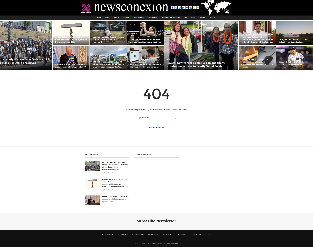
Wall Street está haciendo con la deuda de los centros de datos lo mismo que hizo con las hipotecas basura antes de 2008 (71, 38)
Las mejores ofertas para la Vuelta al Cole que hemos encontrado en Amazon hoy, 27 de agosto (257, 63)
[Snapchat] (194, 7)
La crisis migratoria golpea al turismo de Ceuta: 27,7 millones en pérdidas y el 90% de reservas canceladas (115, 166)
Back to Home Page (156, 128)
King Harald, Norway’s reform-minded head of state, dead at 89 (70, 65)
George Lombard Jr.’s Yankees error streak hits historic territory (293, 64)
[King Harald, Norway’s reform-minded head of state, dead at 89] (71, 58)
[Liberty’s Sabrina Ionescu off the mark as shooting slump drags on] (145, 33)
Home (99, 18)
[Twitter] (175, 7)
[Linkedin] (183, 7)
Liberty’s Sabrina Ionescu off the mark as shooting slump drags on (145, 40)
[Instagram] (179, 7)
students (212, 18)
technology (139, 18)
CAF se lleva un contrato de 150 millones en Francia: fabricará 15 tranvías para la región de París (108, 64)
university (152, 18)
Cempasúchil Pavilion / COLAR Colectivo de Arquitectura (293, 40)
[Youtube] (186, 7)
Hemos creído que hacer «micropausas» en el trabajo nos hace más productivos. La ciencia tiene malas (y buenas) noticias (145, 63)
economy (126, 18)
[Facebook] (172, 7)
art (185, 18)
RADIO (202, 18)
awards (193, 18)
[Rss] (197, 7)
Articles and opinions (171, 18)
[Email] (190, 7)
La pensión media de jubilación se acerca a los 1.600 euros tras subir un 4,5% (108, 39)
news (107, 18)
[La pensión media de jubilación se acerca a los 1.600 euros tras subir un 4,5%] (108, 33)
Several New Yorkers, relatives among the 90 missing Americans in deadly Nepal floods (196, 64)
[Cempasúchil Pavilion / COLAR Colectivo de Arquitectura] (294, 33)
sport (116, 18)
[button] (4, 45)
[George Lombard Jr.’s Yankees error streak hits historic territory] (294, 58)
